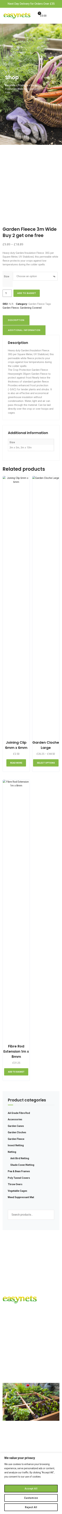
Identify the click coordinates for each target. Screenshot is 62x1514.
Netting (12, 1152)
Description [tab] (16, 320)
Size (6, 276)
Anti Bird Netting (19, 1158)
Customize (31, 1498)
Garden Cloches (17, 1132)
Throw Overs (15, 1184)
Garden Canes (16, 1126)
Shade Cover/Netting (22, 1165)
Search (50, 1214)
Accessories (15, 1119)
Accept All (31, 1488)
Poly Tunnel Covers (19, 1177)
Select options (46, 763)
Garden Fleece (36, 303)
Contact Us (12, 1368)
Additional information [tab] (24, 330)
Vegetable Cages (17, 1190)
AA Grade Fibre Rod (19, 1113)
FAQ (8, 1362)
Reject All (31, 1507)
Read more (16, 763)
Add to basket (26, 293)
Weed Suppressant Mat (21, 1197)
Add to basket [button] (16, 1072)
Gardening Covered (31, 307)
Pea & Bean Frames (19, 1171)
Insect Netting (16, 1145)
